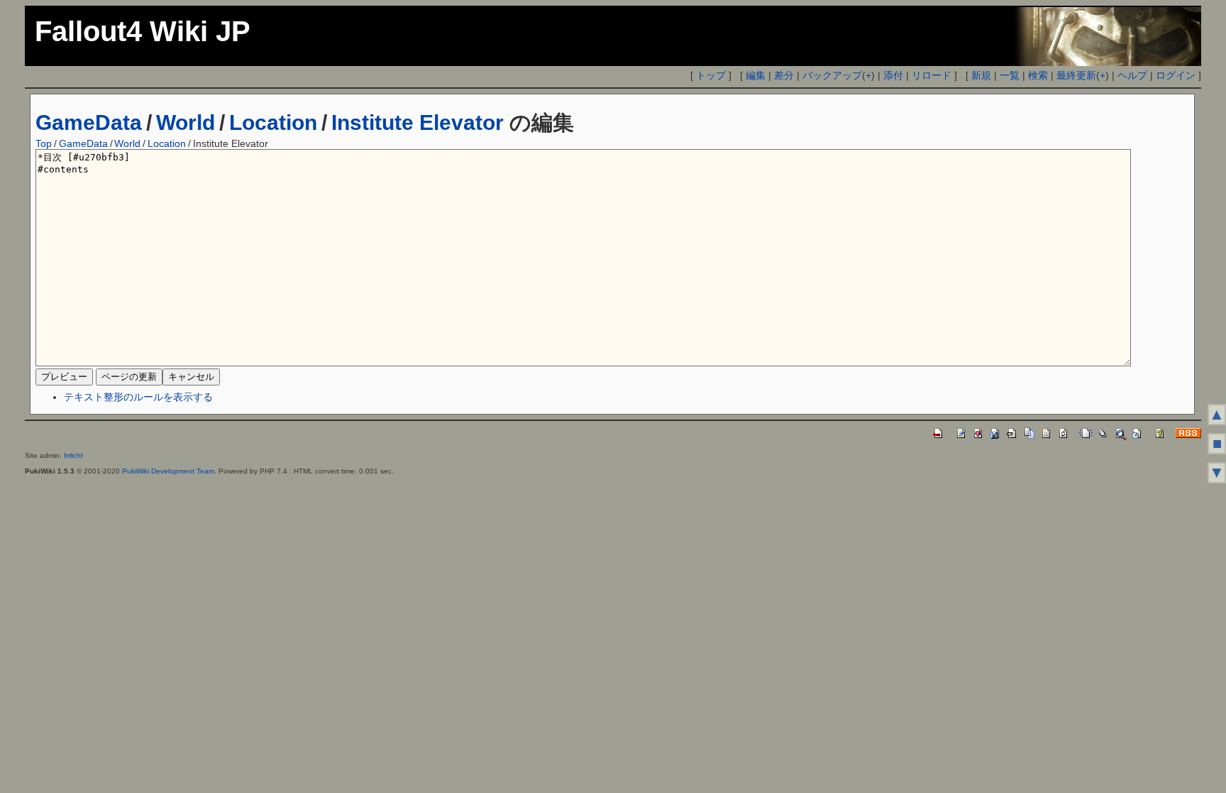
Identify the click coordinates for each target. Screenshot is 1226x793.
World (185, 122)
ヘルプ (1132, 75)
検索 (1038, 75)
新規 (981, 75)
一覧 (1010, 75)
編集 (756, 75)
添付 (893, 75)
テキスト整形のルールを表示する (138, 397)
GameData (88, 122)
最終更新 (1076, 75)
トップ (711, 75)
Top (43, 143)
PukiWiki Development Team (168, 471)
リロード (931, 75)
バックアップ (832, 75)
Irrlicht (73, 455)
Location (273, 122)
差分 (784, 75)
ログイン (1175, 75)
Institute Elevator (417, 122)
